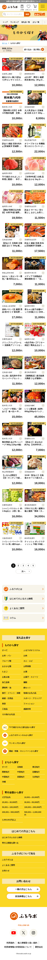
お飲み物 (5, 677)
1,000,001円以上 (9, 820)
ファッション (29, 704)
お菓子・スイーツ (31, 677)
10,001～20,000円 (31, 797)
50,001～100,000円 (10, 807)
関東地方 (5, 772)
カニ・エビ (28, 661)
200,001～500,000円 (10, 812)
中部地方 (21, 772)
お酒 (25, 672)
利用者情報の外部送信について (18, 947)
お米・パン (6, 656)
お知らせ (5, 871)
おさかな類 (6, 666)
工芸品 (5, 709)
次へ (23, 571)
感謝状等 (27, 709)
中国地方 (5, 777)
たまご (5, 672)
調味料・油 (6, 688)
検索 (27, 14)
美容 (4, 704)
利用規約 (10, 943)
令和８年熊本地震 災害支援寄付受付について (23, 1)
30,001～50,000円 (31, 802)
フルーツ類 (6, 661)
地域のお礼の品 (30, 693)
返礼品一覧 (25, 22)
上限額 (22, 9)
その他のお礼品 (8, 714)
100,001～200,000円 (33, 807)
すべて (5, 650)
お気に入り (28, 9)
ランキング (14, 22)
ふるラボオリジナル (32, 650)
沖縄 (4, 782)
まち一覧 (36, 22)
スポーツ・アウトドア (33, 698)
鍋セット (27, 688)
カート (35, 9)
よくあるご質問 (8, 865)
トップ (5, 22)
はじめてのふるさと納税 (12, 837)
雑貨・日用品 (7, 698)
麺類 (25, 682)
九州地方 (36, 777)
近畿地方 (36, 772)
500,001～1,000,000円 (32, 813)
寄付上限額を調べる (10, 843)
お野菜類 (27, 666)
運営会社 (39, 947)
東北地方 (36, 767)
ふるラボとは (7, 860)
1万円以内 (6, 797)
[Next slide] (44, 22)
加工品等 (5, 682)
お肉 (25, 656)
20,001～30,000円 (9, 802)
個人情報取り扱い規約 (27, 943)
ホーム (4, 43)
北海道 (20, 767)
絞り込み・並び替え (32, 49)
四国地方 (21, 777)
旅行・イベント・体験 (11, 693)
